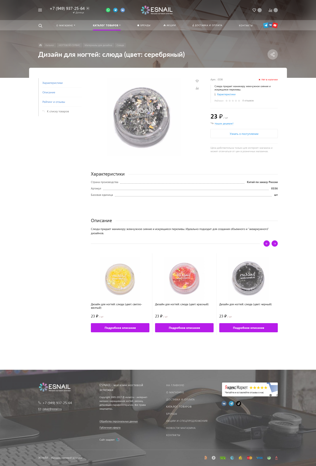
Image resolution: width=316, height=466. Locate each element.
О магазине (175, 392)
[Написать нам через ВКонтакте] (123, 10)
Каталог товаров (179, 406)
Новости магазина (181, 428)
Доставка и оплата (180, 399)
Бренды (171, 413)
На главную (175, 385)
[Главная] (40, 45)
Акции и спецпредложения (187, 421)
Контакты (173, 435)
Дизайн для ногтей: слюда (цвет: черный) (245, 304)
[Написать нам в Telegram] (117, 10)
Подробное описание (120, 328)
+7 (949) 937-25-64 (67, 8)
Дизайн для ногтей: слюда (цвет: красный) (182, 304)
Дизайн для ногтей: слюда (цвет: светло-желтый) (116, 306)
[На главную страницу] (156, 10)
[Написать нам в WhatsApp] (109, 10)
